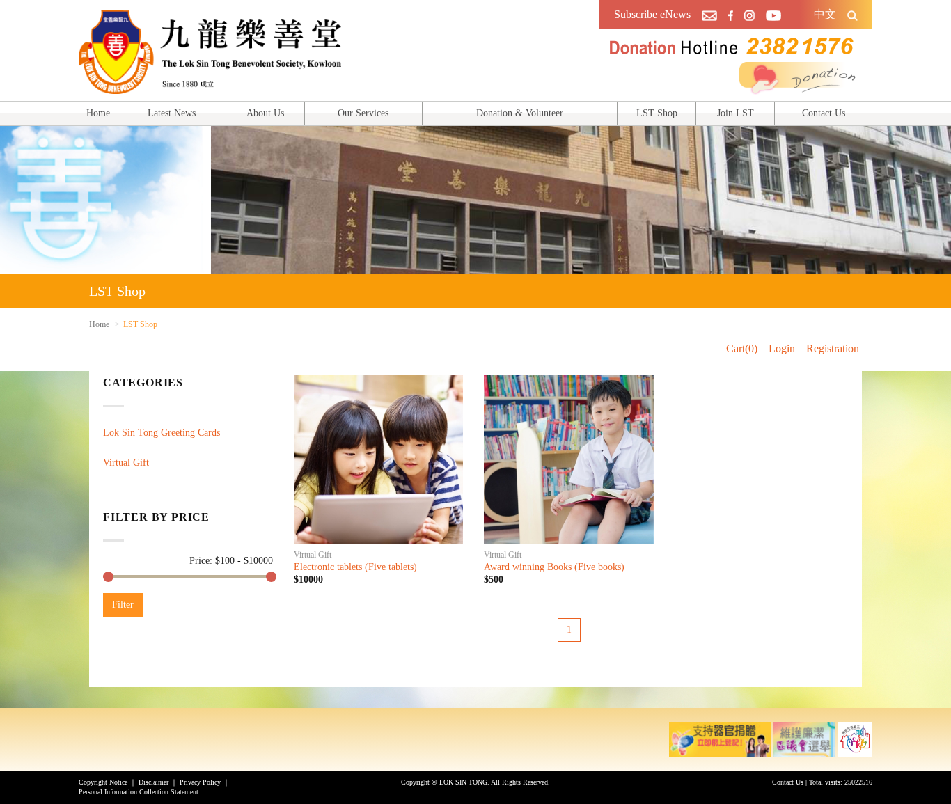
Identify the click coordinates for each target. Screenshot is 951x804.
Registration (832, 348)
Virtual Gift (126, 462)
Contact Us (823, 113)
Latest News (172, 113)
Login (782, 348)
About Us (265, 113)
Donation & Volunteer (519, 113)
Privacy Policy (200, 782)
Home (98, 113)
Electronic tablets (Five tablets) (355, 567)
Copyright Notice (103, 782)
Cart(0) (741, 348)
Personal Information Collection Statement (138, 792)
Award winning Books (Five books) (554, 567)
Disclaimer (153, 782)
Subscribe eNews (652, 14)
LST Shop (656, 113)
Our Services (363, 113)
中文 (825, 14)
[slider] (108, 577)
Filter (123, 604)
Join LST (735, 113)
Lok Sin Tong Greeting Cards (161, 432)
